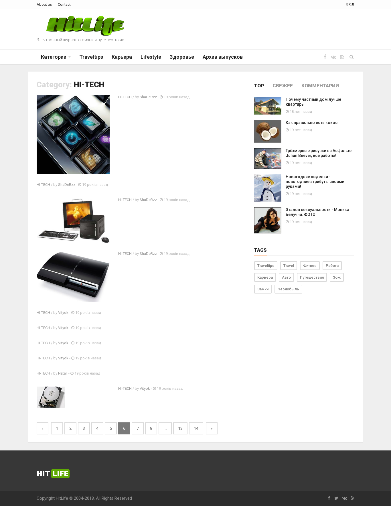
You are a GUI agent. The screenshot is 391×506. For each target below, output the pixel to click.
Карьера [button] (122, 57)
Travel (288, 265)
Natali (63, 373)
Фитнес (310, 265)
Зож (337, 277)
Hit (52, 473)
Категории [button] (53, 57)
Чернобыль (288, 289)
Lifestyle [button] (151, 57)
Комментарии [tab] (320, 85)
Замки (262, 289)
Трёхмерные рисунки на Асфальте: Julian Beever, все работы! (319, 153)
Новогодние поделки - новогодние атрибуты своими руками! (315, 181)
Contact (64, 4)
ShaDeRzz (148, 97)
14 (196, 428)
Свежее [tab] (282, 85)
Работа (332, 265)
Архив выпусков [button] (223, 57)
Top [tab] (259, 85)
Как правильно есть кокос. (312, 122)
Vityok (63, 312)
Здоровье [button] (182, 57)
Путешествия (312, 277)
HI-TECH (125, 97)
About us (44, 4)
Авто (286, 277)
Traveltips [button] (91, 57)
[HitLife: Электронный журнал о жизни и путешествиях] (85, 26)
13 (180, 428)
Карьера (265, 277)
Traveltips (265, 265)
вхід (350, 4)
